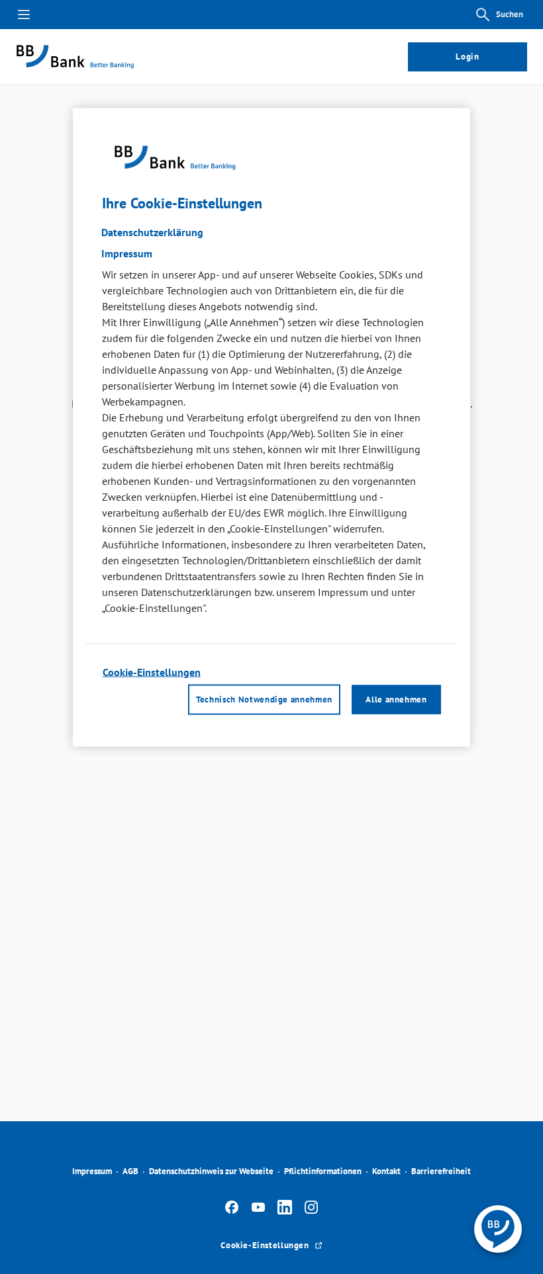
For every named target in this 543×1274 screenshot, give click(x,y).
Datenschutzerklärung (152, 232)
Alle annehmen (396, 698)
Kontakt (386, 1171)
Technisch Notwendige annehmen (264, 698)
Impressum (92, 1171)
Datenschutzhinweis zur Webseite (211, 1171)
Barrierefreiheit (441, 1171)
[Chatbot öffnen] (498, 1229)
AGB (130, 1171)
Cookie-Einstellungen (152, 672)
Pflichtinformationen (323, 1171)
